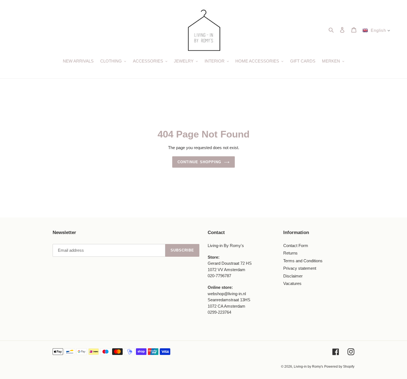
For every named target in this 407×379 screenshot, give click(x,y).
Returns (290, 253)
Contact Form (295, 245)
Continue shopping (199, 162)
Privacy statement (299, 268)
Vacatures (292, 283)
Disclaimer (293, 276)
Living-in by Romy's (308, 366)
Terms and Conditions (303, 260)
